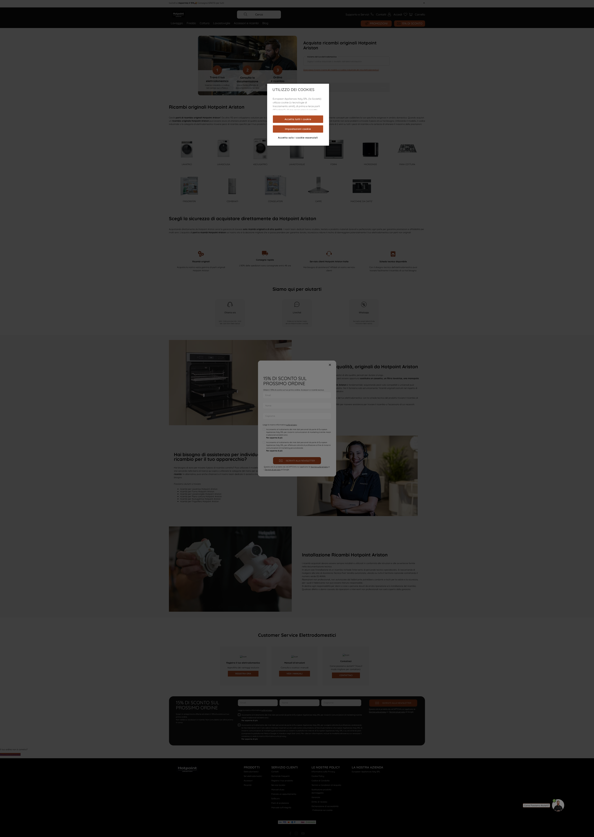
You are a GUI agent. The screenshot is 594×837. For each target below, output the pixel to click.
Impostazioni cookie (298, 128)
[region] (298, 115)
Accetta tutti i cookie (298, 119)
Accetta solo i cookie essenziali (298, 137)
